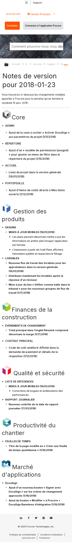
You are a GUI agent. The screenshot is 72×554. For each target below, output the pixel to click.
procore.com (13, 13)
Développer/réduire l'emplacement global (66, 63)
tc (27, 64)
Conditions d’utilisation (51, 534)
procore (37, 64)
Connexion (44, 538)
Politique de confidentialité (22, 534)
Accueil (16, 64)
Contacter (12, 25)
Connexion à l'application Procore (43, 25)
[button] (60, 46)
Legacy (51, 64)
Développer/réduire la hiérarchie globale (8, 64)
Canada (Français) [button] (40, 14)
